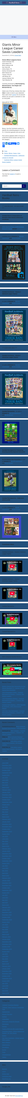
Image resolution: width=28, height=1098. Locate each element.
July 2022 (5, 866)
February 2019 (6, 966)
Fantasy (4, 1026)
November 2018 (6, 973)
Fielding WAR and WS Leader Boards (13, 1029)
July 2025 (5, 777)
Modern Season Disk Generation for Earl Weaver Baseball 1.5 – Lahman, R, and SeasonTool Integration (13, 688)
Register (4, 1069)
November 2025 (6, 768)
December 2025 (6, 765)
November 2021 (6, 885)
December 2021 (6, 883)
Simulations (5, 1047)
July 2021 (5, 895)
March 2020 (5, 934)
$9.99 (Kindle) (16, 238)
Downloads (5, 1024)
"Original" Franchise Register (10, 1005)
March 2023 (5, 846)
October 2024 (6, 799)
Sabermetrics (6, 1045)
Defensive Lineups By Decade (10, 1021)
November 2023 (7, 826)
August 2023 (6, 834)
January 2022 (6, 880)
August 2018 (5, 981)
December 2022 (6, 853)
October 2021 (6, 888)
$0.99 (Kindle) (16, 509)
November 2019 (6, 944)
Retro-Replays (6, 1042)
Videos (4, 1057)
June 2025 (5, 780)
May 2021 (5, 900)
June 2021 (5, 897)
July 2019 (5, 954)
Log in (4, 1071)
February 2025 (6, 790)
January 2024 (6, 821)
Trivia (5, 151)
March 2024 (5, 817)
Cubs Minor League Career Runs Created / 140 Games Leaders (12, 743)
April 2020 (5, 932)
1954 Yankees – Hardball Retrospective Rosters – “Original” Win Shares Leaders (13, 732)
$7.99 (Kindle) (9, 463)
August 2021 (5, 892)
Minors (10, 153)
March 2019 (5, 964)
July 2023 (5, 836)
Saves (15, 153)
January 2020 (6, 939)
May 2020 (5, 929)
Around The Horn (7, 1014)
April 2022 (5, 873)
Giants (6, 153)
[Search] (24, 186)
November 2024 (7, 797)
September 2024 (7, 802)
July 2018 (5, 983)
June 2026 (5, 763)
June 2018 (5, 986)
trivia (18, 153)
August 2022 (6, 863)
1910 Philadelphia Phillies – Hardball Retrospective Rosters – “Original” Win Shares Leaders (13, 694)
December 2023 (6, 824)
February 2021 (6, 907)
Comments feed (6, 1076)
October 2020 (6, 917)
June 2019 (5, 956)
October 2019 (6, 946)
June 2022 (5, 868)
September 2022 (7, 861)
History (4, 1035)
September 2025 (7, 772)
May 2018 (5, 988)
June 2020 (5, 927)
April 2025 (5, 785)
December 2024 (6, 794)
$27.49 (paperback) (15, 413)
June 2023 (5, 839)
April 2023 (5, 843)
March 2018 (5, 993)
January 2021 (6, 910)
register (14, 94)
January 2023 (6, 851)
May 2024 (5, 812)
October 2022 (6, 858)
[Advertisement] (14, 20)
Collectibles (5, 1019)
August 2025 (6, 775)
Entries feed (5, 1074)
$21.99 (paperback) (16, 461)
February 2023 (6, 848)
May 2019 (5, 959)
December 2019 (6, 941)
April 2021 (5, 902)
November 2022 (6, 856)
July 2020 (5, 924)
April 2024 (5, 814)
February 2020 (6, 937)
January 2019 (6, 968)
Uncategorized (6, 1054)
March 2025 (5, 787)
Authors (4, 1016)
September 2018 (7, 978)
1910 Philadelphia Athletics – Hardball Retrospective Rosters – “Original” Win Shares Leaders (13, 700)
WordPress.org (6, 1079)
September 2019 (7, 949)
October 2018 (6, 976)
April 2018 (5, 990)
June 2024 (5, 809)
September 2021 (7, 890)
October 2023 (6, 829)
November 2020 (7, 915)
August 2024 (6, 804)
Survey (4, 1050)
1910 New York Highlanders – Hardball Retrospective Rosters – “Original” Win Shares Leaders (13, 712)
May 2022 (5, 870)
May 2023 (5, 841)
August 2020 (6, 922)
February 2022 (6, 878)
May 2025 (5, 782)
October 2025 (6, 770)
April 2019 (5, 961)
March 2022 (5, 875)
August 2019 (5, 951)
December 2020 (6, 912)
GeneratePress (19, 1095)
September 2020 (7, 919)
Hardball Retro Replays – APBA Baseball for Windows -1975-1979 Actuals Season (13, 706)
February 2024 (6, 819)
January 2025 (6, 792)
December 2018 (6, 971)
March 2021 (5, 905)
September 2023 (7, 831)
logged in (12, 174)
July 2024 (5, 807)
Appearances (6, 1012)
